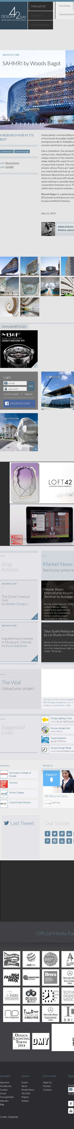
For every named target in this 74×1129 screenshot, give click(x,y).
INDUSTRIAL (65, 6)
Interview (4, 1100)
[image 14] (9, 307)
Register (29, 394)
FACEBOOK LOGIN (20, 403)
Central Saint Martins (20, 802)
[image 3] (29, 266)
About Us (47, 1082)
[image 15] (29, 307)
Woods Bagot (12, 163)
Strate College (16, 792)
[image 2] (9, 266)
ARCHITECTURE (11, 54)
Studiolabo (13, 1116)
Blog (2, 1104)
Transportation (7, 1097)
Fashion (4, 1089)
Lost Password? (11, 394)
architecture (7, 151)
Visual (3, 1093)
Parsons (13, 782)
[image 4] (50, 266)
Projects (25, 1097)
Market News (28, 1089)
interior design (22, 151)
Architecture (6, 1086)
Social (24, 1086)
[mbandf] (19, 348)
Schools (25, 1100)
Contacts (47, 1089)
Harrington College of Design (20, 774)
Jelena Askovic (65, 226)
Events (25, 1082)
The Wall (26, 1093)
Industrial (4, 1082)
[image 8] (9, 286)
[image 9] (29, 286)
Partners (47, 1086)
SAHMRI (9, 167)
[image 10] (50, 286)
